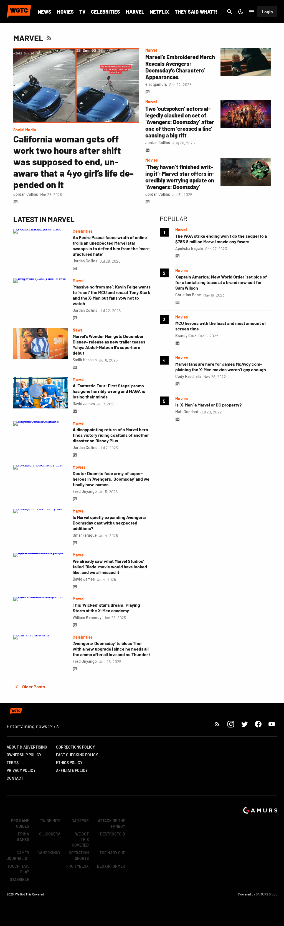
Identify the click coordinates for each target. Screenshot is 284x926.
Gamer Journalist (18, 855)
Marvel (135, 12)
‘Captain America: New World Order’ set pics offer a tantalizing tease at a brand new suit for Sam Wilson (222, 282)
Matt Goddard (186, 411)
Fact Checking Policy (77, 754)
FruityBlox (77, 866)
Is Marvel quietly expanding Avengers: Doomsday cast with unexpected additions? (109, 523)
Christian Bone (188, 294)
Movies (65, 12)
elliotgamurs (156, 84)
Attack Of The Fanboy (111, 823)
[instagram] (230, 724)
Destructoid (112, 834)
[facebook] (258, 724)
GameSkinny (48, 852)
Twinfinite (50, 820)
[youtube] (272, 724)
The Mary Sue (112, 852)
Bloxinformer (111, 866)
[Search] (229, 11)
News (44, 12)
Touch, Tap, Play (18, 869)
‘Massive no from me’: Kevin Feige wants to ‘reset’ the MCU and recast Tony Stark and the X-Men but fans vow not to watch (112, 295)
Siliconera (49, 834)
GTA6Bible (19, 879)
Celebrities (105, 12)
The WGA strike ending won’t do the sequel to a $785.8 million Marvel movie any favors (221, 238)
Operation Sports (79, 855)
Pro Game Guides (20, 823)
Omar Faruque (85, 535)
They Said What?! (196, 12)
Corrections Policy (75, 747)
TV (82, 12)
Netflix (159, 12)
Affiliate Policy (72, 770)
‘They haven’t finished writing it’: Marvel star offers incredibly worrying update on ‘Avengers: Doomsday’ (179, 177)
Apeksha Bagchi (189, 248)
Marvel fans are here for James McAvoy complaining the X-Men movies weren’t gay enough (220, 366)
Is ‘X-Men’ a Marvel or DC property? (208, 404)
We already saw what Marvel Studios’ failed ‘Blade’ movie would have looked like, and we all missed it (110, 566)
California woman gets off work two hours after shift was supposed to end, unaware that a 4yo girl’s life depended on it (73, 161)
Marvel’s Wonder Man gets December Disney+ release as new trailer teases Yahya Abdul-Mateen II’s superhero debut (109, 344)
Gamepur (80, 820)
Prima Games (23, 837)
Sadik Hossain (85, 359)
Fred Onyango (85, 491)
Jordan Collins (25, 194)
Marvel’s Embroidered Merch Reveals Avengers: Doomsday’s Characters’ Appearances (180, 67)
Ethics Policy (69, 762)
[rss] (217, 724)
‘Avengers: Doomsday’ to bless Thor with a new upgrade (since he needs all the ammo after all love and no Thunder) (111, 649)
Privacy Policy (21, 770)
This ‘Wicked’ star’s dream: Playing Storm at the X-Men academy (106, 607)
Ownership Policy (24, 754)
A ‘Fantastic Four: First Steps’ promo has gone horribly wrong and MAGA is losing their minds (109, 391)
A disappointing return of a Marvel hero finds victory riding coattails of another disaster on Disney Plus (111, 435)
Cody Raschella (188, 376)
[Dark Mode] (240, 11)
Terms (13, 762)
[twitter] (244, 724)
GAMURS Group (266, 894)
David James (84, 403)
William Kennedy (87, 617)
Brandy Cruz (185, 335)
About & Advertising (27, 747)
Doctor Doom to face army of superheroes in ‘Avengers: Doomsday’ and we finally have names (111, 479)
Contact (15, 778)
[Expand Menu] (251, 11)
